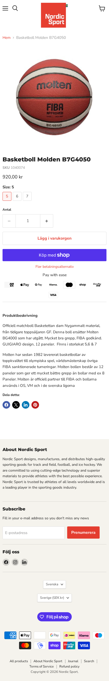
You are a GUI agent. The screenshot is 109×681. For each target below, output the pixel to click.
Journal (73, 661)
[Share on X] (16, 405)
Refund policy (69, 666)
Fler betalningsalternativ (54, 267)
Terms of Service (41, 666)
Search (89, 661)
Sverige (52, 597)
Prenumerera (83, 532)
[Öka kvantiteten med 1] (46, 220)
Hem (7, 38)
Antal (7, 210)
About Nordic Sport (47, 661)
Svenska (52, 584)
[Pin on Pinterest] (35, 405)
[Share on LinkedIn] (25, 405)
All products (19, 661)
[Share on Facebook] (6, 405)
